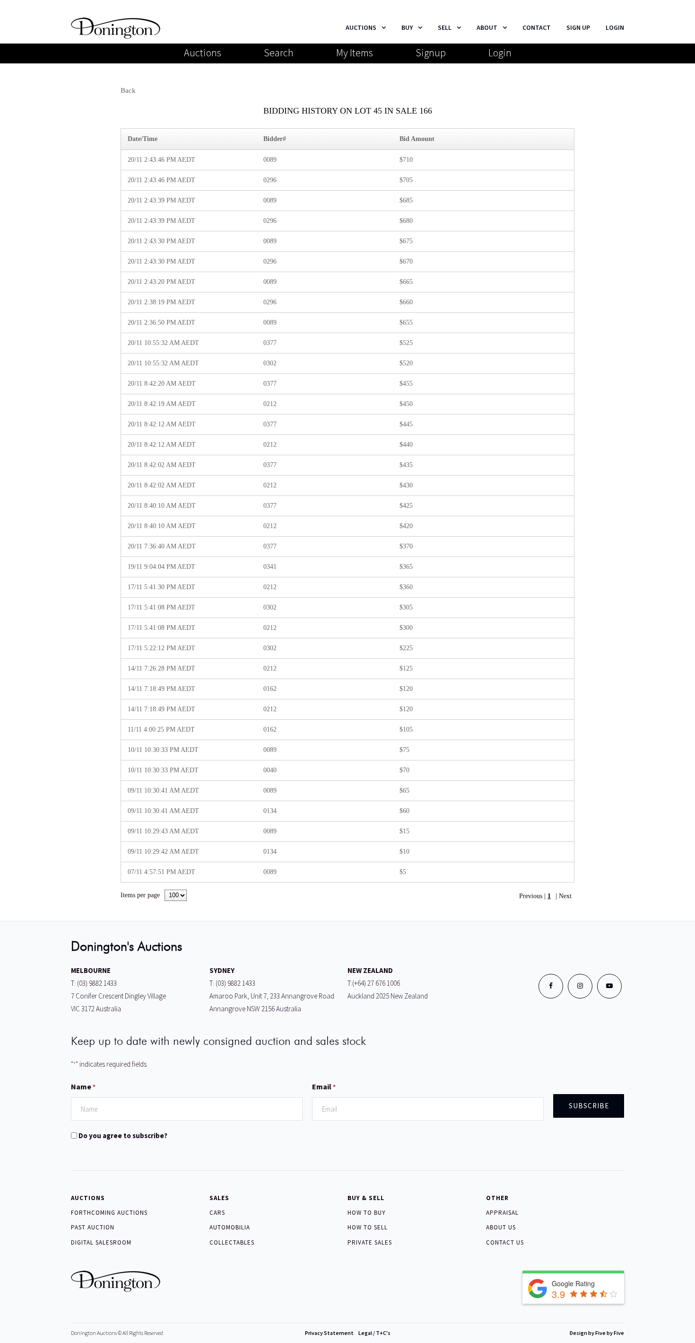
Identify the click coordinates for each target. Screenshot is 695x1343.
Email (324, 1086)
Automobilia (229, 1227)
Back (128, 90)
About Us (501, 1227)
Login (500, 52)
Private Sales (370, 1242)
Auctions (202, 52)
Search (279, 52)
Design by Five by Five (597, 1332)
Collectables (231, 1242)
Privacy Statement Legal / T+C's (348, 1332)
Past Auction (92, 1227)
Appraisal (502, 1213)
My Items (354, 52)
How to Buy (367, 1213)
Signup (431, 52)
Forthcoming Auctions (109, 1213)
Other (497, 1198)
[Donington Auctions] (115, 27)
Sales (219, 1198)
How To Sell (368, 1227)
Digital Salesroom (101, 1242)
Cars (217, 1213)
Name (83, 1086)
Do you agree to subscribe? (122, 1135)
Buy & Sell (366, 1198)
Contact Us (505, 1242)
